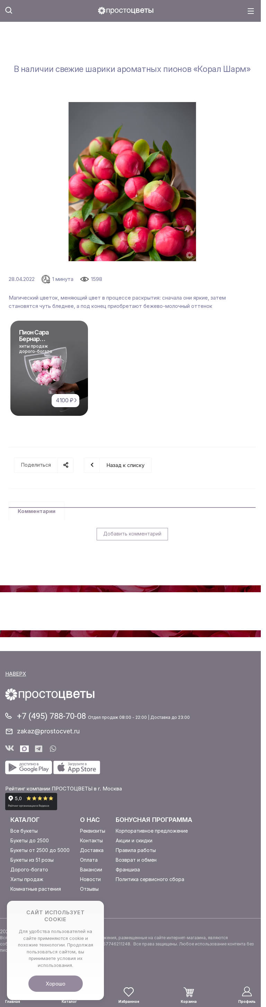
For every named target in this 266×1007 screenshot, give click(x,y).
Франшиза (128, 869)
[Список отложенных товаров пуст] (129, 992)
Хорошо (55, 983)
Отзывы (89, 889)
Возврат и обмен (136, 860)
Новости (90, 879)
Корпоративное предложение (152, 831)
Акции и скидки (134, 840)
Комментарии (36, 511)
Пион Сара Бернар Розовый (34, 339)
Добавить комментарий (132, 534)
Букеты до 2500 (29, 840)
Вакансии (91, 869)
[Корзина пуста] (189, 992)
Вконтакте (9, 748)
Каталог (24, 819)
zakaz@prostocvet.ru (48, 731)
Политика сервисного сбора (150, 879)
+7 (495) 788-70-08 (52, 716)
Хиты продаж (26, 879)
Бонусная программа (154, 819)
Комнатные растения (35, 889)
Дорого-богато (29, 869)
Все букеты (24, 831)
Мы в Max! (24, 748)
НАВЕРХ (15, 673)
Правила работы (136, 850)
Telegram (39, 748)
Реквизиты (92, 831)
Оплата (89, 860)
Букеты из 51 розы (32, 860)
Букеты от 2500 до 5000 (40, 850)
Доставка (92, 850)
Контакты (91, 840)
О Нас (90, 819)
